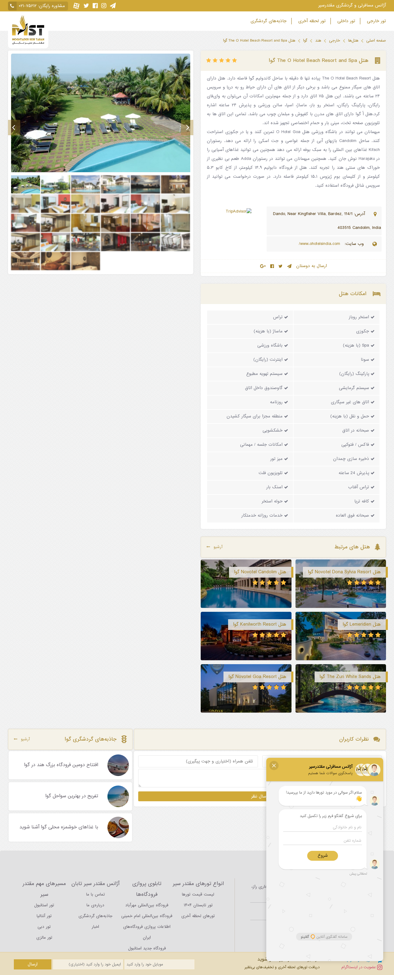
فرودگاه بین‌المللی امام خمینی (146, 916)
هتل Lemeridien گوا (362, 624)
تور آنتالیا (44, 916)
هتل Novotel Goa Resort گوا (257, 676)
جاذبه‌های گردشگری (268, 21)
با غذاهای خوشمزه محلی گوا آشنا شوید (58, 827)
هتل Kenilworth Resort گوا (259, 624)
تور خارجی (375, 21)
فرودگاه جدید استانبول (147, 948)
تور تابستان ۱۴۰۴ (198, 905)
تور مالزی (44, 937)
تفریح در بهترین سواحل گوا (71, 796)
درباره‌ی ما (95, 905)
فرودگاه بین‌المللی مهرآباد (146, 905)
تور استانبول (44, 905)
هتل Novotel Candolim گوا (260, 572)
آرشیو (218, 547)
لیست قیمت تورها (198, 894)
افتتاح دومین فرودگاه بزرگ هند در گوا (61, 765)
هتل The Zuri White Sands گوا (350, 676)
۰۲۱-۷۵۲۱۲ (28, 6)
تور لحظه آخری (311, 21)
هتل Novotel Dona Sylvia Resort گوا (344, 572)
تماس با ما (95, 894)
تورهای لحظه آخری (198, 916)
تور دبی (44, 927)
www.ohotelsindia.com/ (320, 244)
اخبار (95, 927)
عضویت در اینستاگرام (359, 967)
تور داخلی (345, 21)
